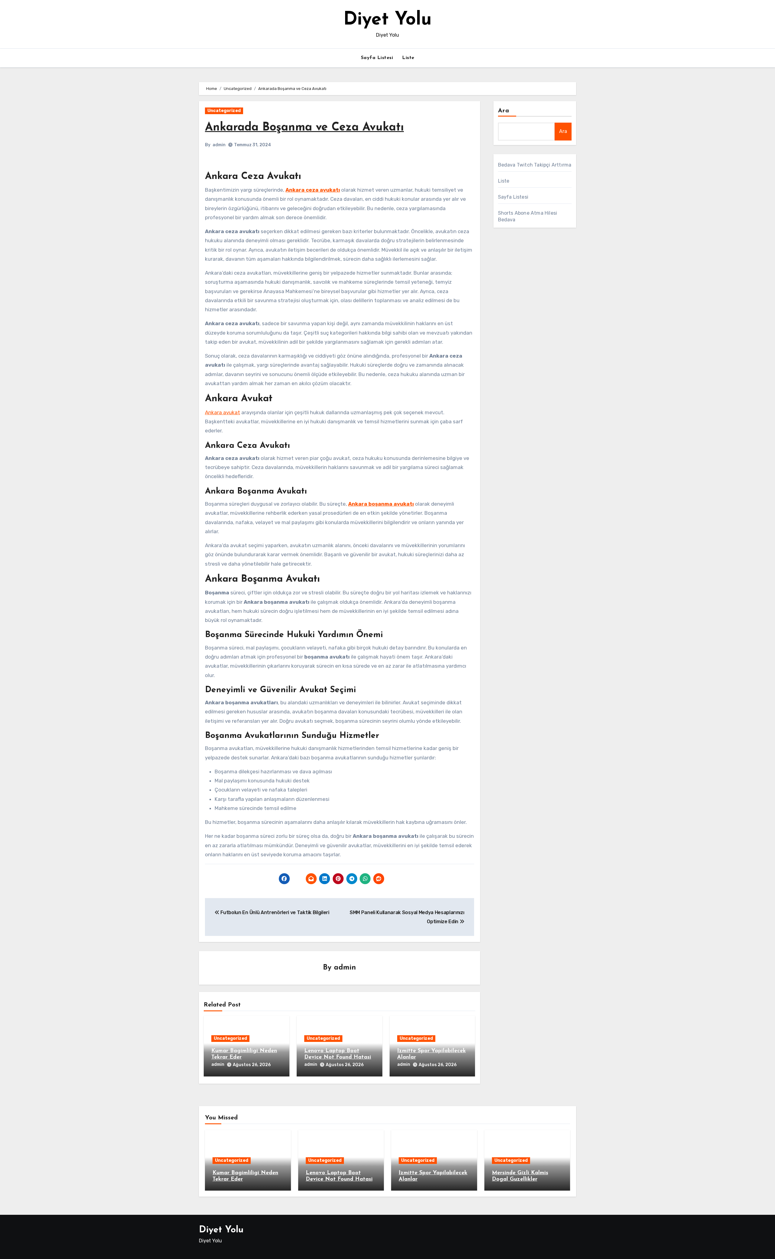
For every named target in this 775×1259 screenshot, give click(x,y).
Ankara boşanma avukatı (381, 504)
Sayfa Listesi (377, 57)
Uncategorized (224, 110)
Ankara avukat (222, 412)
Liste (408, 57)
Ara (503, 111)
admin (219, 144)
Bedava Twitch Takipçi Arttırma (535, 165)
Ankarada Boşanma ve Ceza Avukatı (304, 128)
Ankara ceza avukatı (312, 190)
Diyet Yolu (387, 20)
